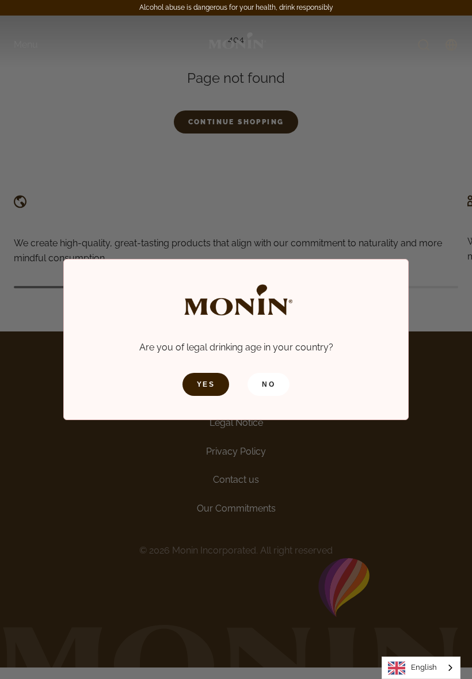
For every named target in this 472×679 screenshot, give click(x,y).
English (424, 667)
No (268, 384)
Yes (206, 384)
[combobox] (421, 668)
